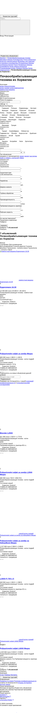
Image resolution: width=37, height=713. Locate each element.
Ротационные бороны (26, 63)
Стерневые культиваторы (9, 63)
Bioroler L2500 (6, 433)
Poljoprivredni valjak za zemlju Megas (16, 354)
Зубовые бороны (22, 68)
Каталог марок (5, 684)
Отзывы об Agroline (25, 683)
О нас (2, 675)
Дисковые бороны (6, 59)
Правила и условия (7, 681)
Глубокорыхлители (6, 65)
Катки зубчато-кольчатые (18, 66)
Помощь (7, 675)
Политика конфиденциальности (25, 681)
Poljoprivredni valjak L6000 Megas (15, 648)
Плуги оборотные (29, 59)
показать (4, 225)
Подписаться (5, 379)
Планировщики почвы (8, 68)
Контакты (14, 675)
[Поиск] (15, 27)
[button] (18, 46)
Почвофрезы (4, 66)
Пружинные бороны (25, 65)
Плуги (16, 65)
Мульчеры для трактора (26, 61)
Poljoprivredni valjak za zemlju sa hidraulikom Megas (14, 542)
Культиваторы (18, 59)
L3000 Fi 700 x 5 (7, 579)
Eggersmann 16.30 (8, 287)
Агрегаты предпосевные (8, 61)
